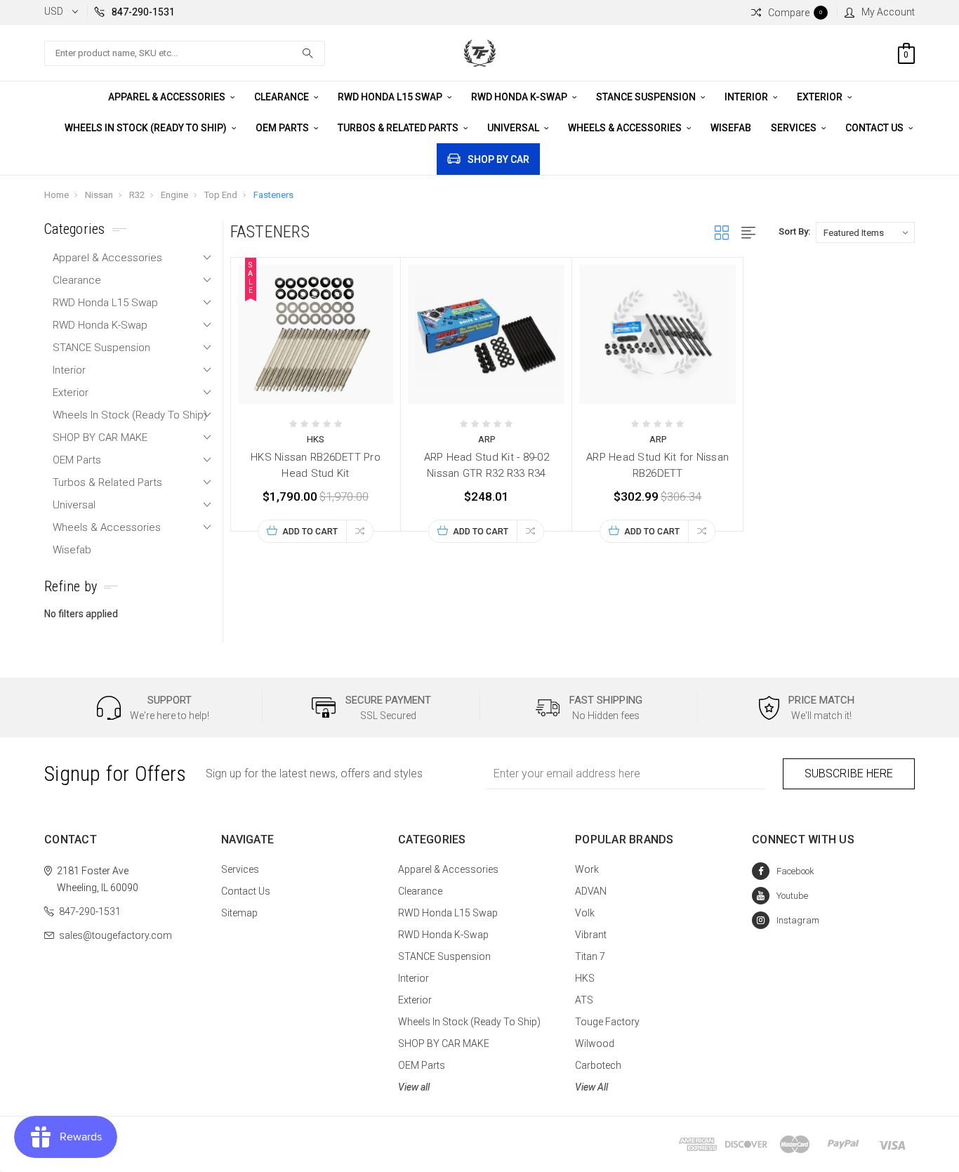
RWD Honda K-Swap (520, 97)
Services (795, 127)
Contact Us (875, 127)
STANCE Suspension (647, 97)
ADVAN (591, 891)
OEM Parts (283, 127)
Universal (514, 127)
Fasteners (273, 195)
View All (591, 1087)
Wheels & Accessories (626, 127)
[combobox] (184, 53)
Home (56, 195)
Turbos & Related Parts (399, 127)
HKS (585, 978)
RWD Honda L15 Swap (391, 97)
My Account (888, 12)
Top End (220, 195)
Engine (174, 195)
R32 (137, 195)
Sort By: (794, 231)
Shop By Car (498, 159)
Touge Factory (607, 1021)
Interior (747, 97)
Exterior (821, 97)
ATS (584, 1000)
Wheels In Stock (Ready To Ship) (147, 127)
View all (414, 1087)
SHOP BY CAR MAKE (100, 437)
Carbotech (598, 1065)
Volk (585, 912)
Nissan (99, 195)
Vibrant (591, 934)
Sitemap (239, 912)
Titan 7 (590, 956)
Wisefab (730, 127)
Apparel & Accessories (167, 97)
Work (587, 869)
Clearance (282, 97)
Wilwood (594, 1043)
